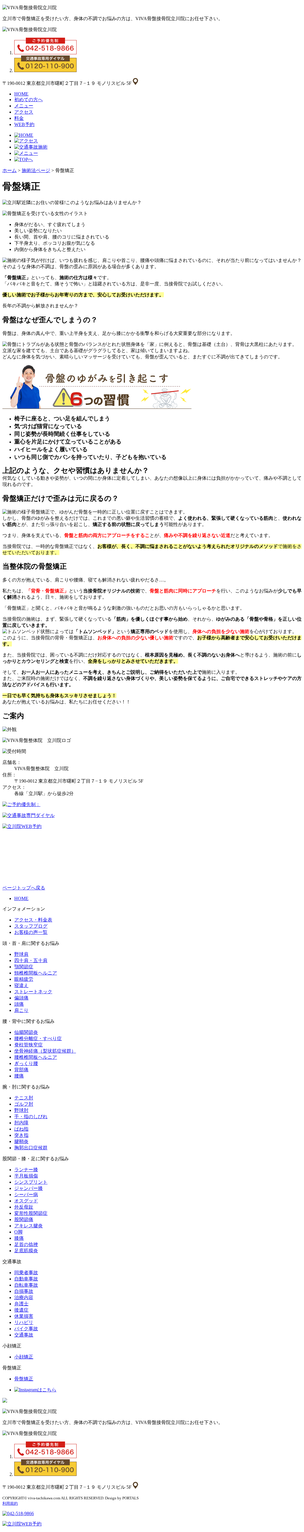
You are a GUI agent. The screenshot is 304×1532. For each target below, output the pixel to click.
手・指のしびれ (31, 1116)
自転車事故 (26, 1285)
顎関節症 (23, 966)
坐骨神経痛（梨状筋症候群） (45, 1050)
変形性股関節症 (31, 1213)
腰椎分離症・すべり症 (38, 1038)
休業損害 (23, 1316)
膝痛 (19, 1238)
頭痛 (19, 1004)
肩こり (21, 1010)
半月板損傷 (26, 1175)
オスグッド (26, 1200)
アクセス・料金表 (33, 919)
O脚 (18, 1231)
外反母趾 (23, 1207)
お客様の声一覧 (31, 932)
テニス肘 (23, 1097)
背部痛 (21, 1069)
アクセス (23, 112)
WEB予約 (24, 124)
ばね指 (21, 1128)
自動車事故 (26, 1278)
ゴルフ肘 (23, 1104)
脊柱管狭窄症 (28, 1044)
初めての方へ (28, 99)
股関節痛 (23, 1219)
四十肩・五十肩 (31, 960)
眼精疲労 (23, 979)
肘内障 (21, 1122)
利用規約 (10, 1503)
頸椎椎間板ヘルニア (35, 972)
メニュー (23, 105)
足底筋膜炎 (26, 1250)
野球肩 (21, 954)
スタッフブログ (31, 926)
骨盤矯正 (23, 1378)
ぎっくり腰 (26, 1063)
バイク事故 (26, 1328)
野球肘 (21, 1110)
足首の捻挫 (26, 1244)
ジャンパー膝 (28, 1188)
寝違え (21, 985)
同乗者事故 (26, 1272)
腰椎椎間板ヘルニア (35, 1057)
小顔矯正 (23, 1356)
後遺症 (21, 1309)
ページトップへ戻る (23, 887)
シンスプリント (31, 1182)
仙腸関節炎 (26, 1032)
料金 (19, 118)
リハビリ (23, 1322)
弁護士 (21, 1303)
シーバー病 (26, 1194)
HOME (21, 93)
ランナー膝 (26, 1169)
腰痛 (19, 1075)
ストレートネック (33, 991)
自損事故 (23, 1291)
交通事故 (23, 1334)
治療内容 (23, 1297)
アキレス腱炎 (28, 1225)
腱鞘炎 (21, 1141)
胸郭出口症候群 (31, 1147)
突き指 (21, 1135)
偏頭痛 (21, 997)
